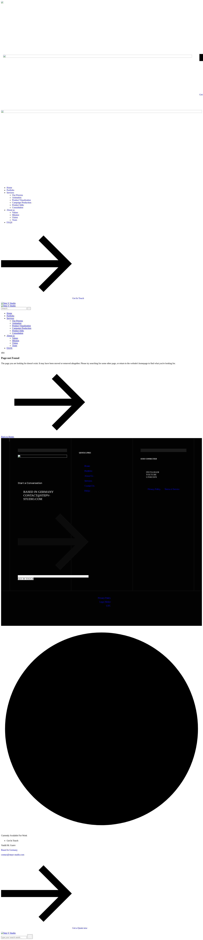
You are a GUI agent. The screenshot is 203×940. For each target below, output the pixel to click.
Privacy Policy (154, 489)
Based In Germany (9, 850)
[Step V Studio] (8, 303)
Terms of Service (172, 489)
